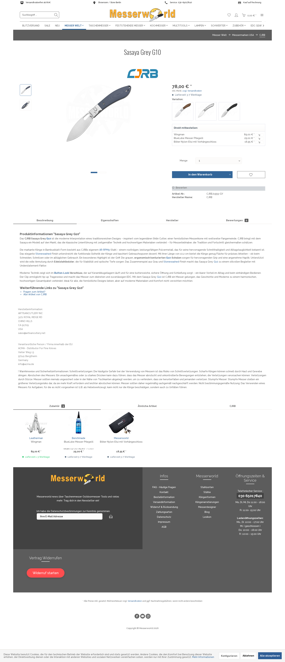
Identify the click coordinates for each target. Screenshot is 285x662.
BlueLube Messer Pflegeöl (188, 138)
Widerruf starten (46, 573)
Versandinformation (164, 502)
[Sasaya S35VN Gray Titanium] (206, 111)
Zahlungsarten (164, 512)
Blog (207, 512)
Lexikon (207, 517)
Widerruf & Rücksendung (164, 507)
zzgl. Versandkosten (192, 91)
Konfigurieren (229, 656)
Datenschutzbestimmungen (66, 511)
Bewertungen (236, 220)
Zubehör (56, 406)
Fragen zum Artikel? (34, 291)
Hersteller (172, 220)
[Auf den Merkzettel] (251, 174)
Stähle (207, 492)
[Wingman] (36, 423)
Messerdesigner (207, 507)
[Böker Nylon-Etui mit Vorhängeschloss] (121, 423)
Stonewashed (43, 253)
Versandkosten (135, 601)
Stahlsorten (207, 487)
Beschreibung (45, 220)
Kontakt (164, 492)
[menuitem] (39, 15)
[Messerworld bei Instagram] (148, 616)
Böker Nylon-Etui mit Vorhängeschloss (195, 141)
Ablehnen (248, 655)
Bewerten (181, 187)
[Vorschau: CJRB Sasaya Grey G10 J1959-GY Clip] (25, 105)
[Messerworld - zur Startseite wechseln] (142, 14)
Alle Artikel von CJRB (35, 294)
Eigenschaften (110, 220)
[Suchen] (56, 15)
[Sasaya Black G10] (229, 111)
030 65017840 (250, 496)
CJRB (233, 406)
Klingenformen (207, 497)
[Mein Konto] (236, 15)
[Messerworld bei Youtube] (142, 616)
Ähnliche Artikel (147, 406)
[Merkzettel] (229, 15)
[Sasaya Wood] (182, 111)
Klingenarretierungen (207, 502)
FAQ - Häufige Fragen (164, 487)
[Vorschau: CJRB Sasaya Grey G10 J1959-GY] (25, 90)
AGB (164, 527)
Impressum (164, 522)
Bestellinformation (164, 497)
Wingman (179, 134)
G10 (48, 238)
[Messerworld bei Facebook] (136, 616)
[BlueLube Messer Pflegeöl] (78, 423)
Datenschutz (164, 517)
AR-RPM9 (104, 249)
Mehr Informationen (203, 657)
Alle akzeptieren (270, 655)
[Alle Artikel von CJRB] (142, 73)
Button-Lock (61, 273)
